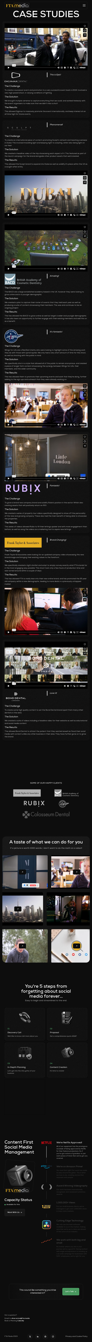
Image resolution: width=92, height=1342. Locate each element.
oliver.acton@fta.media (17, 1318)
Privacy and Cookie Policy (76, 1336)
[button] (84, 5)
